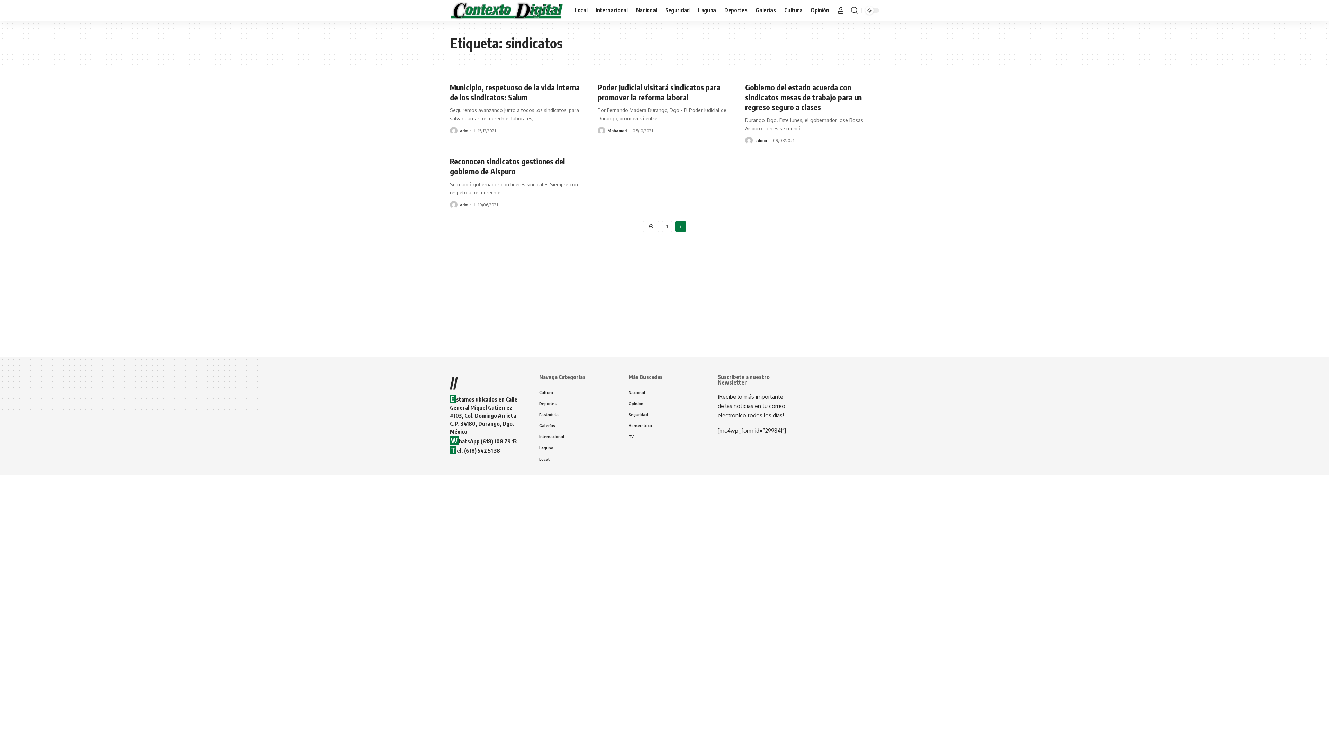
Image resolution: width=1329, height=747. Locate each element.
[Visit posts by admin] (454, 131)
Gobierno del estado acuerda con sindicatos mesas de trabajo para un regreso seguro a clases (803, 97)
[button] (840, 10)
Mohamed (617, 130)
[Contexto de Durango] (506, 10)
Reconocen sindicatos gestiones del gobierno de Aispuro (507, 166)
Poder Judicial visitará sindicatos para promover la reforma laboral (659, 92)
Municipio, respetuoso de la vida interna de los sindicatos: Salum (515, 92)
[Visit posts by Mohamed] (601, 131)
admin (466, 130)
